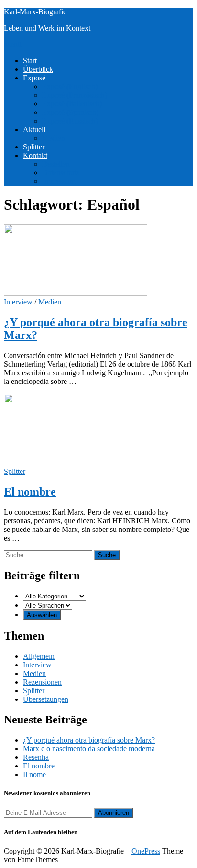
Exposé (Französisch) (74, 95)
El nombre (30, 491)
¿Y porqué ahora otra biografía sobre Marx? (89, 740)
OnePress (145, 851)
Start (30, 60)
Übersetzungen (45, 699)
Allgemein (39, 656)
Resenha (36, 757)
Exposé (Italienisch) (72, 104)
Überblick (38, 69)
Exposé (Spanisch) (70, 112)
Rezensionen (42, 682)
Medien (53, 138)
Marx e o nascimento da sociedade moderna (89, 748)
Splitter (33, 147)
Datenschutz (60, 173)
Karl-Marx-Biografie (35, 12)
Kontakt (35, 155)
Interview (18, 302)
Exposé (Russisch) (70, 121)
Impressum (58, 181)
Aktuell (34, 129)
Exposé (34, 78)
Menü (13, 44)
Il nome (34, 774)
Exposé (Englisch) (70, 86)
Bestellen (56, 164)
